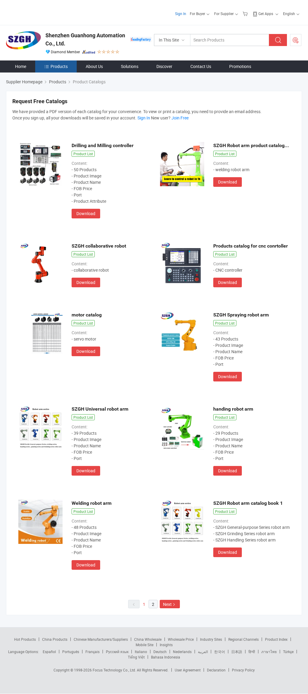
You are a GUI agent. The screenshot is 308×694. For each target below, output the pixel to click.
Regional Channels (243, 639)
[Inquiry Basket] (246, 13)
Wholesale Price (181, 639)
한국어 (219, 651)
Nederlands (182, 651)
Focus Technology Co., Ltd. (115, 670)
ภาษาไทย (269, 651)
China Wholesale (148, 639)
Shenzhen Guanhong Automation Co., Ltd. (85, 39)
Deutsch (160, 651)
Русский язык (117, 651)
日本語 (236, 651)
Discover (164, 66)
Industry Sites (211, 639)
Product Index (276, 639)
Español (49, 651)
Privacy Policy (243, 670)
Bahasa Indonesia (165, 657)
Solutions (129, 66)
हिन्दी (251, 651)
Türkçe (288, 651)
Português (70, 651)
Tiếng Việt (136, 657)
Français (92, 651)
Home (20, 66)
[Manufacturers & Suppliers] (44, 12)
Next (167, 604)
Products (59, 66)
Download (85, 213)
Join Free (180, 118)
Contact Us (200, 66)
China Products (54, 639)
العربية (203, 651)
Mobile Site (144, 644)
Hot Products (25, 639)
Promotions (240, 66)
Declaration (216, 670)
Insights (166, 644)
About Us (94, 66)
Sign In (180, 13)
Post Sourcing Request (295, 40)
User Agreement (188, 670)
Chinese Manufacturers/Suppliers (101, 639)
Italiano (141, 651)
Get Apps (265, 13)
